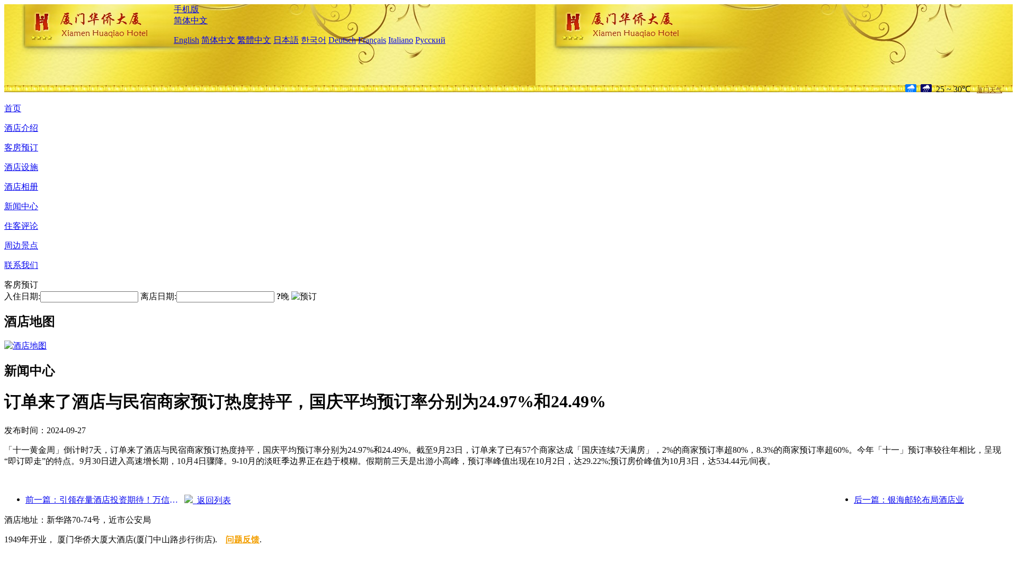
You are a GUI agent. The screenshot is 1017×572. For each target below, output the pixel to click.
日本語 (286, 39)
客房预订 (21, 147)
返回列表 (212, 500)
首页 (12, 108)
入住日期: (22, 296)
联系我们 (21, 265)
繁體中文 (254, 39)
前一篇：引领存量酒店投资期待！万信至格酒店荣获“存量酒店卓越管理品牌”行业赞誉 (104, 499)
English (186, 39)
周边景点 (21, 245)
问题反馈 (243, 539)
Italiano (400, 39)
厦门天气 (989, 90)
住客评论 (21, 225)
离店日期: (158, 296)
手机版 (186, 9)
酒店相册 (21, 186)
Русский (430, 39)
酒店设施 (21, 167)
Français (372, 39)
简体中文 (191, 20)
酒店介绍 (21, 127)
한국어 (313, 39)
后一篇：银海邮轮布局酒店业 (909, 499)
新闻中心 (21, 206)
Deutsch (342, 39)
